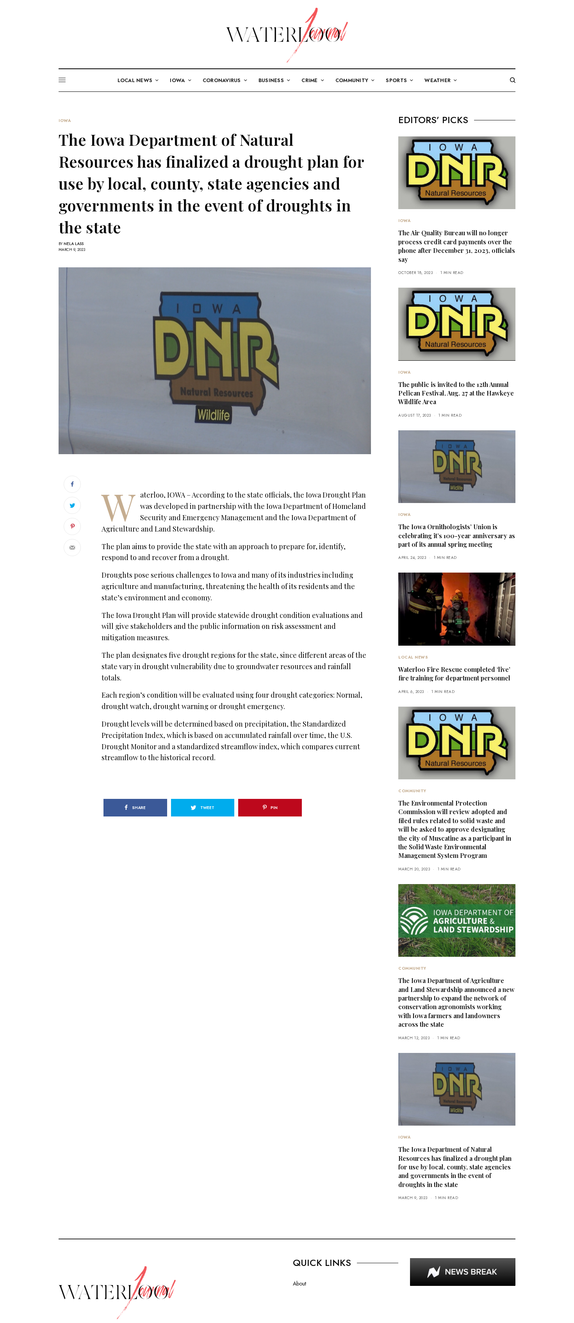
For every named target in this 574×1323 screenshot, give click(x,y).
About (299, 1283)
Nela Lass (74, 244)
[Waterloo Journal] (287, 35)
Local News (413, 657)
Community (412, 791)
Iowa (65, 121)
